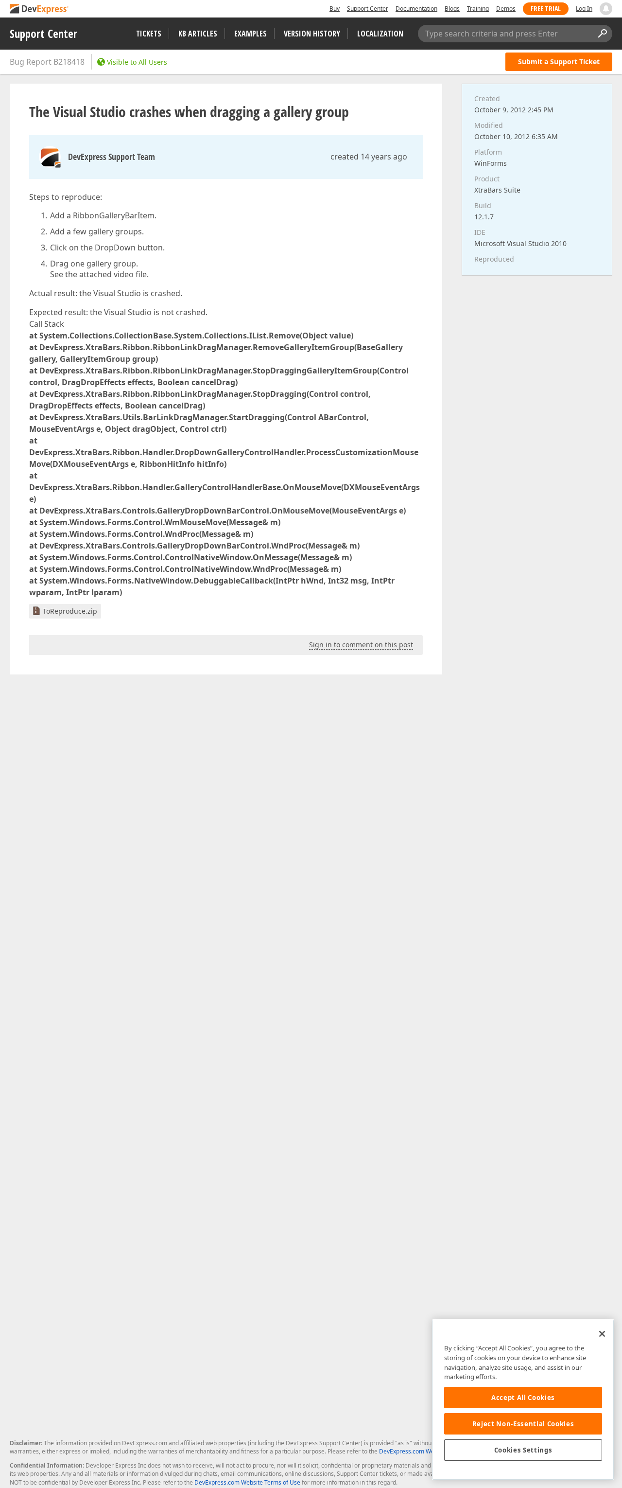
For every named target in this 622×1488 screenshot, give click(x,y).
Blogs (452, 8)
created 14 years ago (368, 156)
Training (478, 8)
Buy (334, 8)
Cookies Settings (523, 1450)
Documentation (416, 8)
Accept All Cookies (523, 1397)
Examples (250, 33)
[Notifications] (606, 8)
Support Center (367, 8)
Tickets (148, 33)
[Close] (602, 1334)
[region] (523, 1399)
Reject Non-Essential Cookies (523, 1423)
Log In (584, 8)
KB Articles (197, 33)
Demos (506, 8)
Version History (312, 33)
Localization (380, 33)
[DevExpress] (39, 9)
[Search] (602, 33)
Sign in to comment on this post (361, 644)
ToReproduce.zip (70, 611)
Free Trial (546, 8)
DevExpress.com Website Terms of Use (247, 1482)
